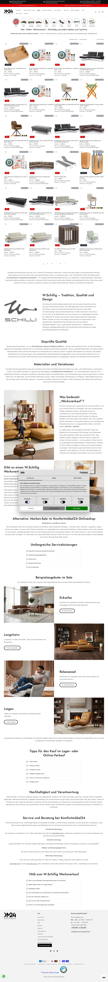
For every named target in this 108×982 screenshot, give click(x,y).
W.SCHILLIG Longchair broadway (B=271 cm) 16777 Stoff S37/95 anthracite (15, 105)
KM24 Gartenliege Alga (60, 176)
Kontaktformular (58, 833)
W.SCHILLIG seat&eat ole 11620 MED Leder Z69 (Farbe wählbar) (16, 141)
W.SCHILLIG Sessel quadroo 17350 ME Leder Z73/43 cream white (91, 249)
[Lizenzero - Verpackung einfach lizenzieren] (63, 972)
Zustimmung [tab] (30, 478)
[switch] (45, 502)
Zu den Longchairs (12, 648)
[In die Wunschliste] (6, 44)
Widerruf (40, 928)
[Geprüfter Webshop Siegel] (50, 972)
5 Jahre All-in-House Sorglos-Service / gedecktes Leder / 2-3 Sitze (41, 105)
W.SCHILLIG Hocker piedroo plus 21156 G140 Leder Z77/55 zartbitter (15, 213)
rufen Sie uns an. (32, 864)
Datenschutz (41, 920)
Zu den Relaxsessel (68, 685)
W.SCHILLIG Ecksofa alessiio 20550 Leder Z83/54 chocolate (90, 141)
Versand (40, 925)
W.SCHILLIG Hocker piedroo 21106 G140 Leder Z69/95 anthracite (41, 141)
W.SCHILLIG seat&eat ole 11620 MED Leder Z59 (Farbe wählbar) (66, 105)
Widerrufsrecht (41, 964)
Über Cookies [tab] (78, 478)
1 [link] (43, 263)
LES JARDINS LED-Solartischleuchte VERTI (64, 249)
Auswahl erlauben (54, 508)
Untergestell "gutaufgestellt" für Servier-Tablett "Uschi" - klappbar (91, 105)
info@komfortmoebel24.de (80, 931)
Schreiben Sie (15, 864)
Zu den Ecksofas (67, 611)
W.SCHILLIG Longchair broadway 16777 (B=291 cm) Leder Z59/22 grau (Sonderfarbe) (66, 213)
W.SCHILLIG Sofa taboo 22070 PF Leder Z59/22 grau (14, 249)
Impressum (41, 917)
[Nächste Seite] (64, 263)
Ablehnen (31, 508)
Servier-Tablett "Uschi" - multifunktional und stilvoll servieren (15, 69)
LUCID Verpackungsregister (45, 936)
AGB (39, 922)
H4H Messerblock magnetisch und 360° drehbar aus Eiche (92, 177)
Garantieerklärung (43, 939)
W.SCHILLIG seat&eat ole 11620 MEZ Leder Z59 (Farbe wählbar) (92, 213)
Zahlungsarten (42, 931)
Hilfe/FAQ (40, 934)
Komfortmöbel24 (32, 964)
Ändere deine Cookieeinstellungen (54, 976)
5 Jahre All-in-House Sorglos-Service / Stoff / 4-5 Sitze (16, 177)
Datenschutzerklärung (51, 964)
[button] (19, 10)
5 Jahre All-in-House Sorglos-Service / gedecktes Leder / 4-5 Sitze (41, 69)
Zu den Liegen (10, 722)
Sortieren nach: (73, 39)
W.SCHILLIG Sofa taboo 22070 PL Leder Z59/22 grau (39, 249)
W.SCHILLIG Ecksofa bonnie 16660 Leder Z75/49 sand (39, 177)
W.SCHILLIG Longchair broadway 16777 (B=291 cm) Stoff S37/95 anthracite (92, 69)
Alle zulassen (76, 508)
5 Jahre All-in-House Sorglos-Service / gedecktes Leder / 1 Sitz (66, 69)
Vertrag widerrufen (44, 945)
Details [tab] (54, 478)
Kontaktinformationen (79, 964)
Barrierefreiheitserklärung (45, 942)
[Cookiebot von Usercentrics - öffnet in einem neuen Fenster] (81, 473)
